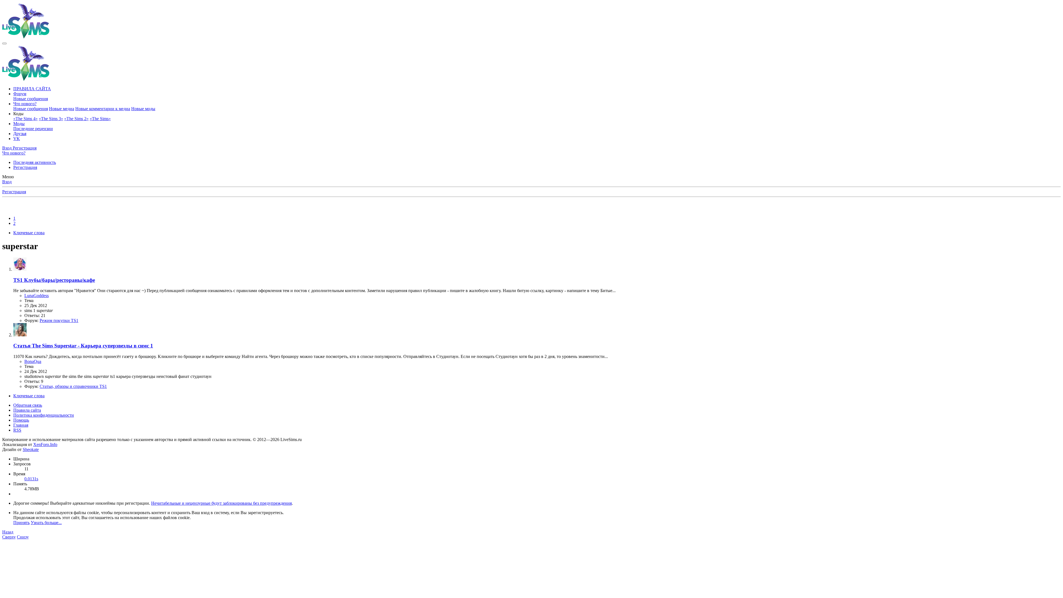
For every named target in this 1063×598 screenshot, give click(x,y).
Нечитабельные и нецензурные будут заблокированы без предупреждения (221, 503)
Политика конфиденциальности (43, 415)
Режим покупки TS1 (59, 320)
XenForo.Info (45, 444)
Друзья (19, 133)
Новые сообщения (30, 98)
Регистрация (25, 167)
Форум (19, 93)
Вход (7, 181)
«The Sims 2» (76, 118)
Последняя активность (34, 162)
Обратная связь (27, 405)
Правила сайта (27, 410)
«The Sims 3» (51, 118)
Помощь (21, 420)
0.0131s (31, 478)
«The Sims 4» (25, 118)
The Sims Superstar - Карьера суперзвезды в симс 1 (83, 346)
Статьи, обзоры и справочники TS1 (73, 386)
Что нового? (25, 103)
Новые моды (143, 108)
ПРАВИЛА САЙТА (32, 88)
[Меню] (4, 43)
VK (16, 138)
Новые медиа (61, 108)
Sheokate (31, 449)
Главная (20, 425)
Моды (19, 123)
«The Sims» (100, 118)
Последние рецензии (33, 128)
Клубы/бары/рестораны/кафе (54, 280)
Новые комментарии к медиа (102, 108)
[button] (18, 113)
